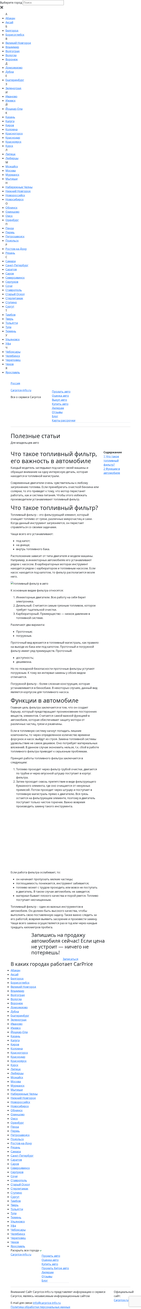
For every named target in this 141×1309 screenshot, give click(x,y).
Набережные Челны (19, 187)
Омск (9, 216)
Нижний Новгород (18, 191)
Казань (10, 117)
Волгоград (12, 51)
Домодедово (14, 67)
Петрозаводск (15, 236)
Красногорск (14, 133)
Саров (10, 273)
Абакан (10, 18)
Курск (9, 146)
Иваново (11, 96)
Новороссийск (15, 195)
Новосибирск (15, 199)
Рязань (10, 253)
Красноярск (13, 142)
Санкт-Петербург (17, 265)
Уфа (8, 343)
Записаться (70, 959)
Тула (8, 327)
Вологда (11, 55)
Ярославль (13, 372)
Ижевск (10, 100)
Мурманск (12, 175)
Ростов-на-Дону (16, 249)
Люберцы (12, 158)
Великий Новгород (18, 43)
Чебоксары (13, 352)
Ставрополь (14, 290)
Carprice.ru (121, 1300)
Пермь (10, 232)
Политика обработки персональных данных (40, 1307)
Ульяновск (13, 339)
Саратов (11, 269)
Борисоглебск (15, 35)
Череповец (13, 360)
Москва (11, 170)
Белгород (12, 30)
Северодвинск (15, 278)
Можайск (12, 166)
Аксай (9, 22)
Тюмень (11, 331)
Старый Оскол (15, 294)
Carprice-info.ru (21, 390)
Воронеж (12, 59)
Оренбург (12, 220)
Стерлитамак (14, 298)
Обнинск (11, 208)
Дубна (10, 72)
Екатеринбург (15, 80)
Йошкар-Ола (14, 109)
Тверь (9, 319)
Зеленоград (13, 88)
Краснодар (13, 137)
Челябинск (13, 356)
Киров (10, 125)
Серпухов (12, 282)
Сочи (9, 286)
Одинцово (12, 212)
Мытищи (12, 179)
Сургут (10, 306)
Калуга (10, 121)
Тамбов (10, 315)
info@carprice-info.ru (47, 1303)
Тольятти (12, 323)
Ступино (11, 302)
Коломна (12, 129)
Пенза (10, 228)
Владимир (12, 47)
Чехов (10, 364)
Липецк (10, 154)
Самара (11, 261)
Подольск (12, 240)
